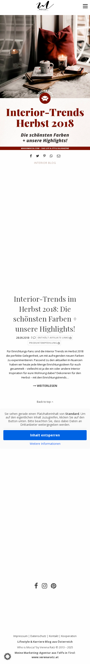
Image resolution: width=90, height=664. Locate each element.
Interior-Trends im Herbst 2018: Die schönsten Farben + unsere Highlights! (45, 313)
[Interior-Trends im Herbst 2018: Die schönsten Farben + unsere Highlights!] (45, 82)
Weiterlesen (46, 386)
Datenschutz (38, 636)
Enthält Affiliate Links (53, 337)
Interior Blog (45, 163)
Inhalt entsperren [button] (45, 435)
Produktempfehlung (43, 342)
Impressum (20, 636)
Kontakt (53, 636)
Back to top (44, 402)
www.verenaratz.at (45, 657)
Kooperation (69, 636)
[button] (85, 6)
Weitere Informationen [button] (45, 444)
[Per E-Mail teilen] (58, 155)
